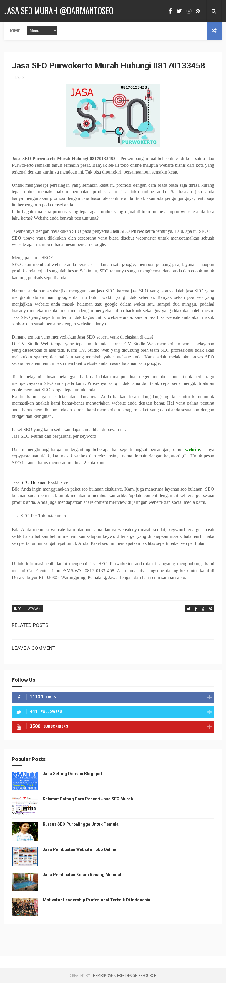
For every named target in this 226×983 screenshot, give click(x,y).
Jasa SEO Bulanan (29, 482)
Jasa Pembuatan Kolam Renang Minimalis (84, 874)
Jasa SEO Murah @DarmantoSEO (58, 10)
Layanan (33, 609)
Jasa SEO (21, 317)
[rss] (198, 11)
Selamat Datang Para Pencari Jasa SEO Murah (88, 799)
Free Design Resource (136, 975)
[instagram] (189, 11)
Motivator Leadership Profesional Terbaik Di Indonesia (96, 900)
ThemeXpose (102, 975)
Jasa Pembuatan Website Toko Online (79, 849)
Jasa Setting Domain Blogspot (72, 773)
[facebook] (170, 11)
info (17, 609)
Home (14, 30)
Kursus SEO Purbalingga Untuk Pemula (81, 824)
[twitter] (179, 11)
